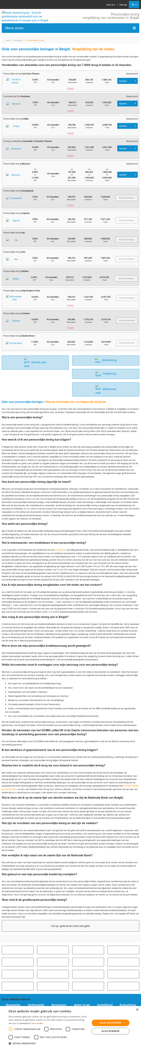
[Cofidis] (123, 962)
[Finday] (18, 986)
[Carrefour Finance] (18, 962)
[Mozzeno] (88, 986)
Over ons (110, 4)
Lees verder (37, 1023)
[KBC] (53, 962)
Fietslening (109, 373)
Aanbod (123, 80)
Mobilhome (109, 389)
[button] (48, 1043)
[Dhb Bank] (53, 974)
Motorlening (109, 360)
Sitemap (123, 4)
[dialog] (70, 1027)
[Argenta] (18, 950)
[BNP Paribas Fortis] (123, 950)
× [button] (137, 1009)
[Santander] (123, 986)
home (7, 40)
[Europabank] (123, 974)
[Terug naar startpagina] (26, 16)
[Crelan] (18, 974)
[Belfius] (53, 950)
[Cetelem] (88, 962)
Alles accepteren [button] (110, 1022)
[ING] (53, 986)
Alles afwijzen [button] (111, 1031)
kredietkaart (60, 549)
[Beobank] (88, 950)
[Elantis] (88, 974)
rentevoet (18, 40)
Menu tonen (14, 28)
